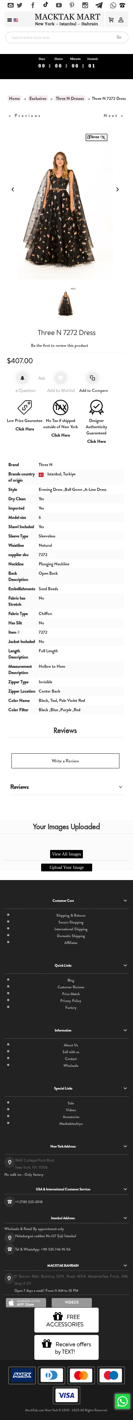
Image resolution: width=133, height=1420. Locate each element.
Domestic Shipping (71, 935)
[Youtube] (59, 5)
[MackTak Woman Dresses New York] (66, 19)
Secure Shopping (71, 922)
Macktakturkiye (71, 1123)
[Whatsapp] (113, 6)
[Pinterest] (72, 5)
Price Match (71, 993)
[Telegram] (99, 4)
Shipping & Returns (70, 915)
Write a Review (65, 760)
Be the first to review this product (59, 345)
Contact (71, 1058)
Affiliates (70, 942)
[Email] (11, 5)
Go (119, 37)
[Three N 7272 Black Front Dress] (67, 302)
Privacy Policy (70, 1000)
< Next (114, 115)
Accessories (71, 1116)
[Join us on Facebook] (33, 5)
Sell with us (70, 1051)
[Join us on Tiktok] (46, 5)
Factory (71, 1007)
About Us (71, 1045)
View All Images (66, 854)
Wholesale (70, 1065)
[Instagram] (85, 5)
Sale (71, 1103)
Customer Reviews (71, 987)
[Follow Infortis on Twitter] (20, 5)
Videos (71, 1110)
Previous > (25, 115)
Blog (70, 980)
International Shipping (71, 929)
